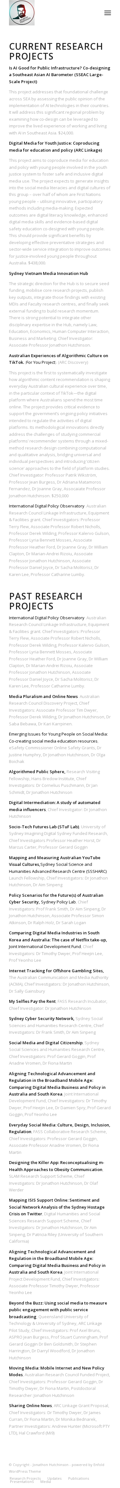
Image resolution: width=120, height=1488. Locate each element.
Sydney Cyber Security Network (41, 1018)
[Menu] (107, 12)
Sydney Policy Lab (58, 902)
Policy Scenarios (25, 895)
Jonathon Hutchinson (50, 1464)
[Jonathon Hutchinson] (50, 12)
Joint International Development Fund (45, 946)
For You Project (40, 362)
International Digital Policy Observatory (46, 506)
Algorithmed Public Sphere (36, 771)
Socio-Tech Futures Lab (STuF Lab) (44, 827)
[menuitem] (107, 12)
